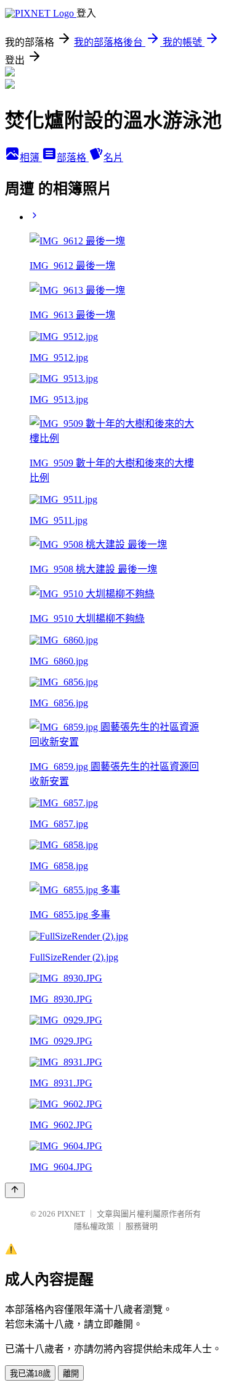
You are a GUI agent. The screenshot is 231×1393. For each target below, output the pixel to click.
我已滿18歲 (30, 1373)
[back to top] (15, 1190)
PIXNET (71, 1213)
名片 (113, 157)
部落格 (73, 157)
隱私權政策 (94, 1226)
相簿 (31, 157)
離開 (71, 1373)
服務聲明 (142, 1226)
